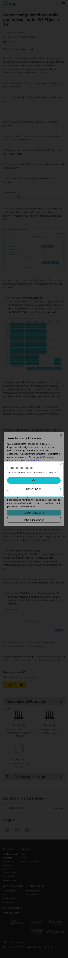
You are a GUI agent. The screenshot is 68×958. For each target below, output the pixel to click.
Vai (34, 480)
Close (60, 464)
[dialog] (34, 479)
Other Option (33, 488)
